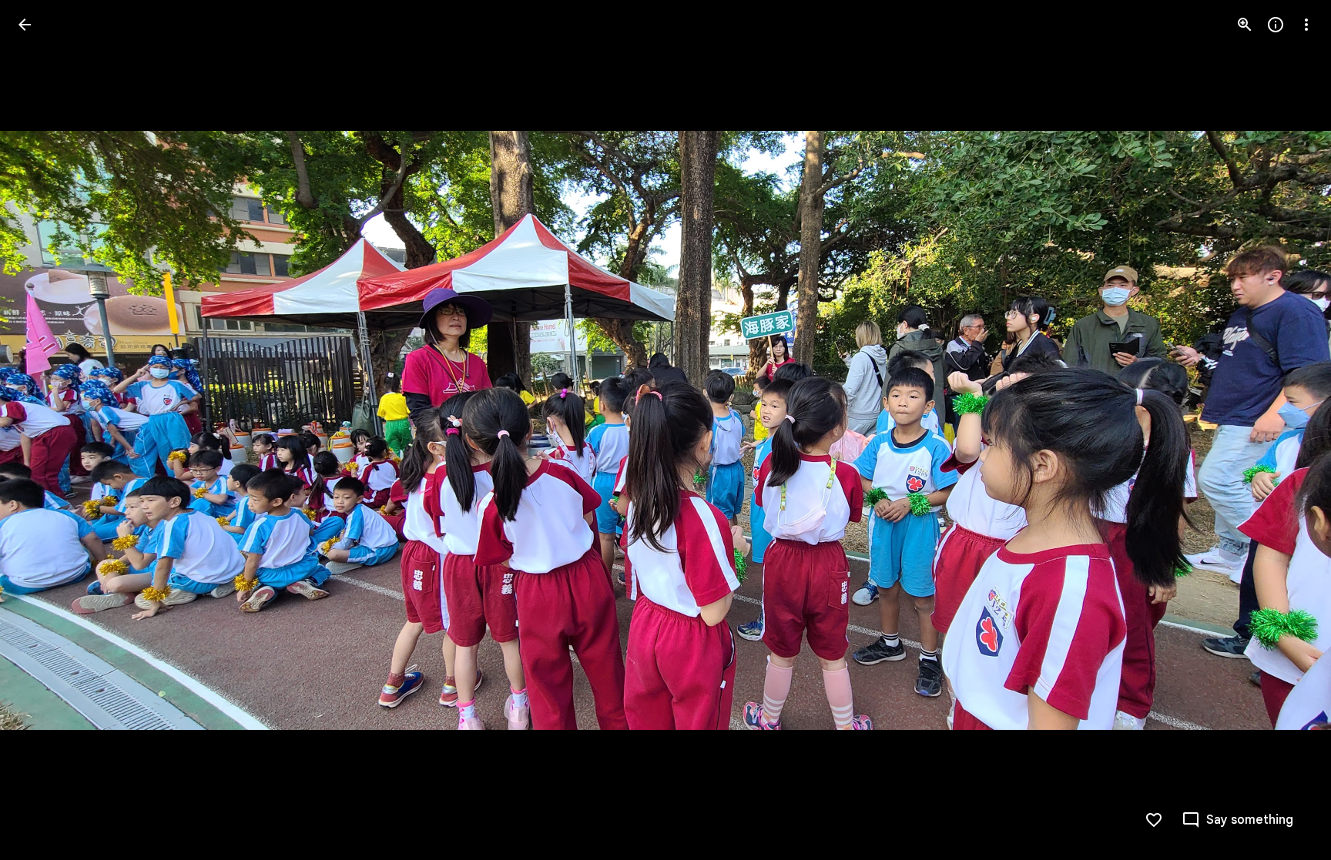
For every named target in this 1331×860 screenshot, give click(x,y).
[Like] (1154, 820)
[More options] (1306, 24)
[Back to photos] (24, 24)
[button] (43, 430)
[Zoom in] (1244, 24)
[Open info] (1275, 24)
